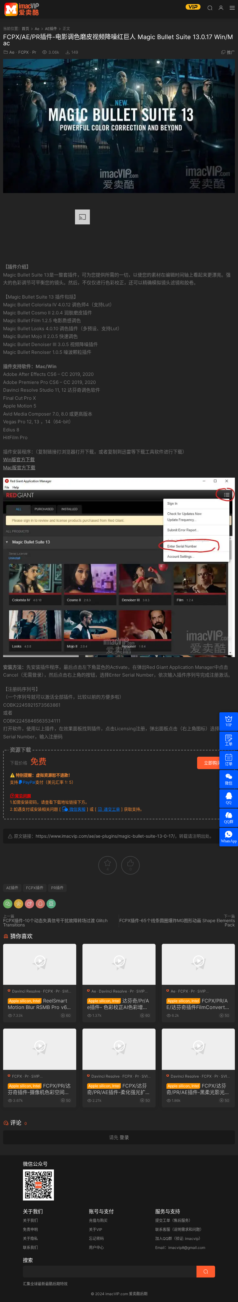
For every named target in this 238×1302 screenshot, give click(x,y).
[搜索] (210, 7)
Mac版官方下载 (19, 468)
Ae (12, 52)
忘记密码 (96, 1238)
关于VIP (95, 1229)
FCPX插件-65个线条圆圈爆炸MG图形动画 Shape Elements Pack (177, 922)
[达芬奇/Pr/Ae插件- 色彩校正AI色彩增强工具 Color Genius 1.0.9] (119, 964)
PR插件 (57, 887)
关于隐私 (30, 1238)
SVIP (66, 991)
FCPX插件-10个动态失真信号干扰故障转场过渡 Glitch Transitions (55, 922)
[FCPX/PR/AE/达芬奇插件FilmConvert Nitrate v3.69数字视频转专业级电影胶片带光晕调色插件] (198, 964)
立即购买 (212, 762)
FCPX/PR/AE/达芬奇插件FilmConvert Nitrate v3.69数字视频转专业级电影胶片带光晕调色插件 (198, 1004)
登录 (124, 1137)
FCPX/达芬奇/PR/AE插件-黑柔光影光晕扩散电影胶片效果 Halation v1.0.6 (198, 1089)
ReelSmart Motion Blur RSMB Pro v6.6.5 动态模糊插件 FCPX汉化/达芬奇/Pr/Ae (38, 1004)
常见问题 (23, 795)
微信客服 (77, 809)
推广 (231, 52)
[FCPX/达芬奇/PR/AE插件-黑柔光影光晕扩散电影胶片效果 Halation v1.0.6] (198, 1049)
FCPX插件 (34, 887)
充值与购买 (98, 1220)
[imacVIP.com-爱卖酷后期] (21, 9)
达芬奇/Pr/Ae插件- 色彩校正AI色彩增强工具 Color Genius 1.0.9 (118, 1004)
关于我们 (30, 1220)
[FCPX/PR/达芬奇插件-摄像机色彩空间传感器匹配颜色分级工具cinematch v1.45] (39, 1049)
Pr (34, 52)
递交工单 (111, 809)
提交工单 (162, 1220)
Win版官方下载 (19, 459)
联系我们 (30, 1247)
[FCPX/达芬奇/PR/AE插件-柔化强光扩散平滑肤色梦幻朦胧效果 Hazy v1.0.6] (119, 1049)
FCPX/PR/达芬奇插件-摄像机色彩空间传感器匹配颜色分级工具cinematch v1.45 (39, 1089)
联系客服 (162, 1229)
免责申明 (30, 1229)
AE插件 (12, 887)
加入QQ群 (163, 1238)
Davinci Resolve (26, 991)
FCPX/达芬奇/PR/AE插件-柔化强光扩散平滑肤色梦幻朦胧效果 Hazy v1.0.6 (118, 1089)
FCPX (23, 52)
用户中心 (96, 1247)
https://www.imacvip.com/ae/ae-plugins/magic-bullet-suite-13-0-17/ (105, 836)
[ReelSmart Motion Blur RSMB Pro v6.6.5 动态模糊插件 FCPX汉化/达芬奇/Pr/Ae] (39, 964)
